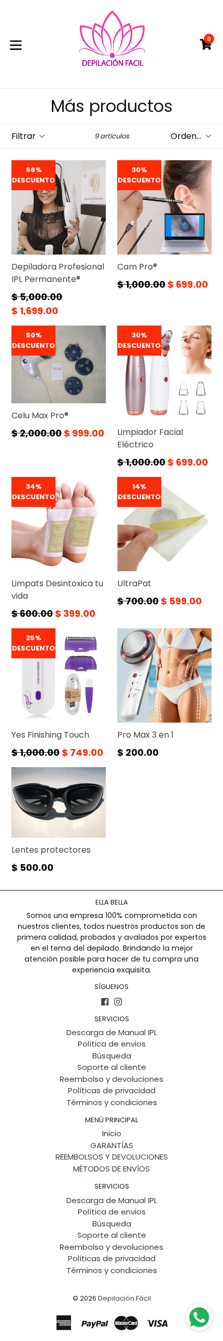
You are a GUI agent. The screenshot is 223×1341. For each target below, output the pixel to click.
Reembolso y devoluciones (111, 1079)
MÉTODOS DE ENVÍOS (111, 1168)
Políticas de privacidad (112, 1090)
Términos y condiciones (111, 1102)
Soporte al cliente (111, 1067)
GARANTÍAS (111, 1145)
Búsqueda (111, 1055)
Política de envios (112, 1043)
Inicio (111, 1133)
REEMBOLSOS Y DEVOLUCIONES (111, 1156)
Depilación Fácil (124, 1298)
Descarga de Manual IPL (111, 1032)
